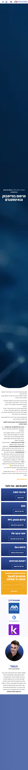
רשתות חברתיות (17, 561)
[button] (3, 1)
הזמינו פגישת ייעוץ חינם (19, 471)
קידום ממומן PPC (16, 519)
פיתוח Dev (20, 547)
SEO (23, 506)
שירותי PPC (17, 190)
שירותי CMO (19, 492)
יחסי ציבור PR (18, 533)
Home (23, 190)
